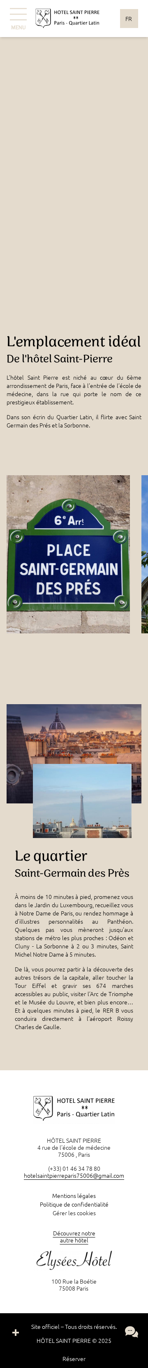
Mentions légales (74, 1195)
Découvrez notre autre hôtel (74, 1236)
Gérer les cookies (74, 1213)
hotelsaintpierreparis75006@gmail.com (74, 1175)
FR (128, 18)
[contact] (131, 1332)
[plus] (16, 1333)
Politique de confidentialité (74, 1204)
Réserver (74, 1358)
